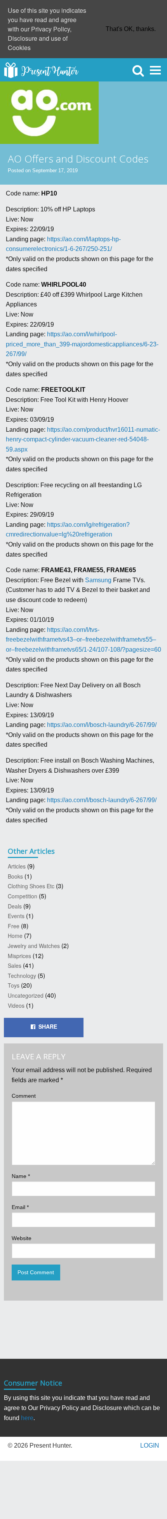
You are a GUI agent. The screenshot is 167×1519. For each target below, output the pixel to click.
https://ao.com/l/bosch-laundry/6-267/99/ (102, 724)
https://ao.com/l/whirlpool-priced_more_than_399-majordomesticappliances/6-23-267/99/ (82, 344)
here (27, 1418)
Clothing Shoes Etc (31, 886)
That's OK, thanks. (131, 29)
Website (21, 1238)
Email (20, 1207)
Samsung (98, 580)
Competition (22, 896)
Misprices (19, 956)
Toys (13, 985)
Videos (16, 1005)
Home (15, 935)
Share (46, 1026)
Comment (24, 1096)
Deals (15, 906)
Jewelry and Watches (34, 946)
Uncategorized (25, 995)
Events (16, 916)
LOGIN (149, 1445)
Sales (14, 965)
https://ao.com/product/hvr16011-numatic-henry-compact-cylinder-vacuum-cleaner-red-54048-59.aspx (83, 439)
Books (15, 876)
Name (21, 1176)
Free (13, 926)
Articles (17, 866)
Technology (22, 975)
